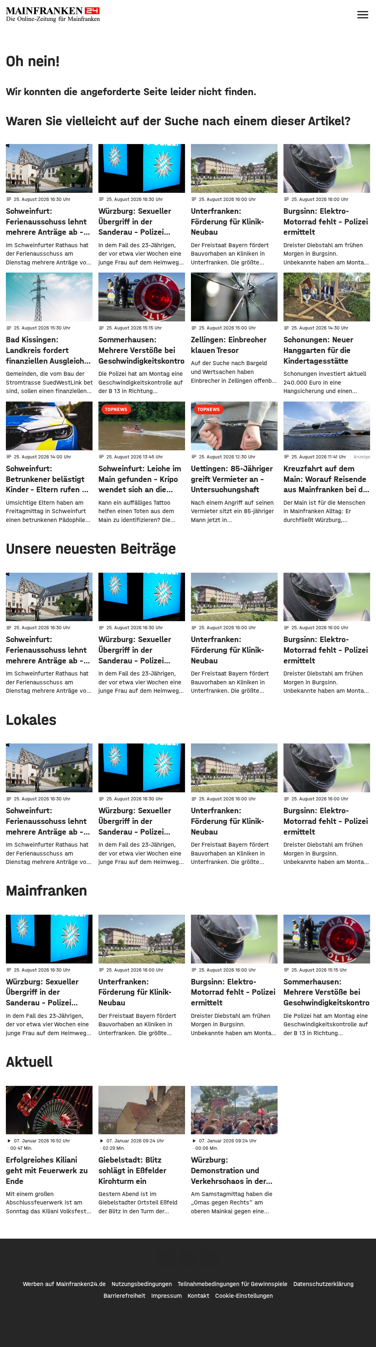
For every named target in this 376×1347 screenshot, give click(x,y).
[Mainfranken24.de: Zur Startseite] (53, 14)
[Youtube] (210, 1259)
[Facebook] (166, 1259)
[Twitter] (188, 1259)
